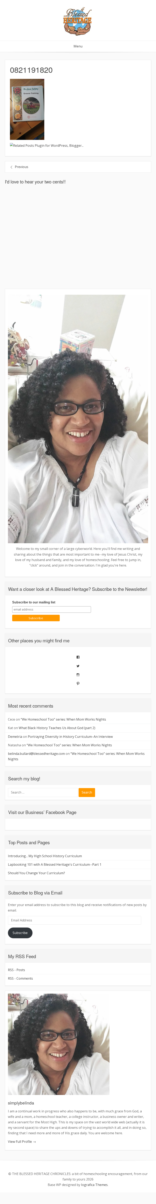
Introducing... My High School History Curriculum (45, 856)
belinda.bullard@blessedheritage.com (36, 753)
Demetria (15, 736)
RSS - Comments (20, 978)
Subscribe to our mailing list (33, 602)
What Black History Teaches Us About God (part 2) (57, 728)
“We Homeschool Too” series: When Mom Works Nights (63, 719)
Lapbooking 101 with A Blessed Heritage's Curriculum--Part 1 (54, 864)
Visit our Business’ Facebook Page (42, 812)
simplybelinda (21, 1103)
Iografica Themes (94, 1185)
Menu (78, 46)
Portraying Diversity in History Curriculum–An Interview (70, 736)
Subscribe (20, 933)
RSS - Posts (16, 970)
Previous (21, 167)
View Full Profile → (22, 1141)
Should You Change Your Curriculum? (36, 873)
